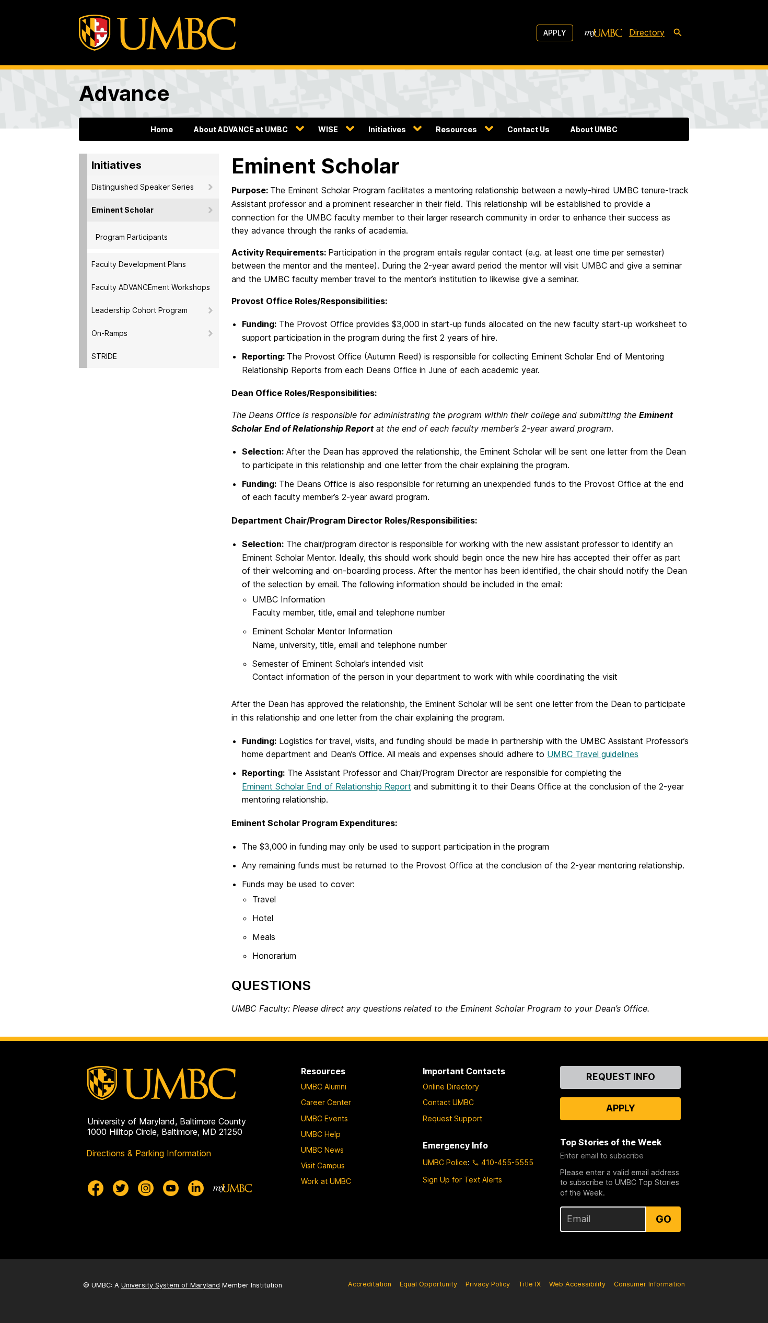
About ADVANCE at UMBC (241, 129)
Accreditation (369, 1284)
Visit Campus (323, 1165)
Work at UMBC (326, 1181)
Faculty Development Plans (138, 264)
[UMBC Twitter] (120, 1188)
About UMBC (594, 129)
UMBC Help (321, 1134)
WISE (328, 129)
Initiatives (387, 129)
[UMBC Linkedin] (195, 1188)
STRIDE (104, 356)
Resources (456, 129)
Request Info (620, 1076)
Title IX (529, 1284)
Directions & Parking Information (148, 1153)
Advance (124, 93)
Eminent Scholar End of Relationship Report (326, 786)
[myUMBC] (603, 32)
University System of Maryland (170, 1285)
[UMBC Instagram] (145, 1188)
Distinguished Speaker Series (142, 186)
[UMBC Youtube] (170, 1188)
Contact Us (528, 129)
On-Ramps (109, 333)
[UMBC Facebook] (95, 1188)
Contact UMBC (448, 1102)
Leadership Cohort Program (139, 310)
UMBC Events (324, 1118)
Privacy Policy (488, 1284)
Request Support (452, 1118)
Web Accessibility (577, 1284)
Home (161, 129)
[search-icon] (677, 32)
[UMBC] (157, 32)
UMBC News (322, 1149)
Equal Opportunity (428, 1284)
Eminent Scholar (122, 209)
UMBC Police (445, 1162)
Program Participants (132, 237)
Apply (554, 32)
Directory (647, 32)
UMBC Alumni (323, 1086)
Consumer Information (649, 1284)
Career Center (326, 1102)
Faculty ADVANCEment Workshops (150, 287)
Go (663, 1219)
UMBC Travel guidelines (592, 754)
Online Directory (451, 1086)
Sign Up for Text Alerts (462, 1179)
